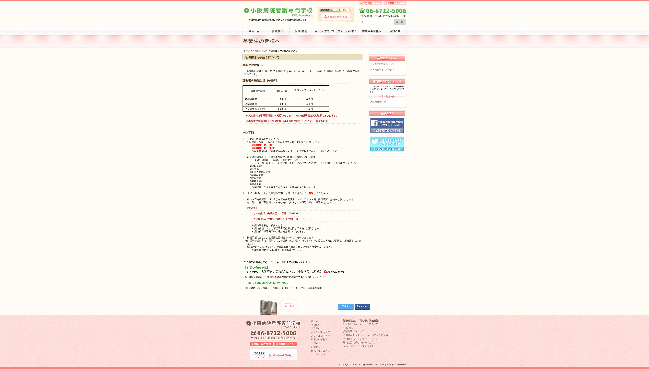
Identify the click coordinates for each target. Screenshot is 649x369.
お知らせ (395, 31)
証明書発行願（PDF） (264, 145)
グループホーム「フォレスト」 (359, 346)
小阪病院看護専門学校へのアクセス (370, 3)
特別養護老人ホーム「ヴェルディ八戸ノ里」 (366, 335)
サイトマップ (318, 354)
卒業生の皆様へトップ (383, 64)
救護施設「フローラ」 (355, 331)
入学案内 (301, 31)
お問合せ (316, 347)
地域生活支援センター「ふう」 (359, 342)
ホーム (246, 50)
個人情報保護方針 (320, 350)
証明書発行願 (379, 102)
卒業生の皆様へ (371, 31)
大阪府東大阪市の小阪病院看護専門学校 (278, 13)
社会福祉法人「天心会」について (361, 324)
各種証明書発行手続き (383, 70)
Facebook (362, 306)
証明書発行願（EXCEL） (265, 148)
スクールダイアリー (348, 31)
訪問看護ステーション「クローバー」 (363, 338)
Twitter (345, 306)
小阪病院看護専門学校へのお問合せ (394, 3)
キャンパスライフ (324, 31)
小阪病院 (348, 327)
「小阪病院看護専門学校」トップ (254, 31)
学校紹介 (278, 31)
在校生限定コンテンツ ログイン (336, 16)
